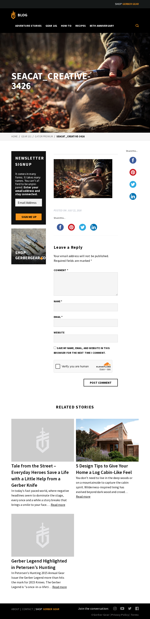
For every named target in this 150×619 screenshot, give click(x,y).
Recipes (80, 25)
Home (14, 136)
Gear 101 (51, 25)
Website (59, 332)
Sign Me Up (29, 217)
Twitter (130, 608)
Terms (135, 614)
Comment (61, 270)
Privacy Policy (120, 614)
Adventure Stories (28, 25)
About (15, 609)
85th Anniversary (102, 25)
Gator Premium (44, 136)
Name (58, 301)
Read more (58, 505)
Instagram (115, 608)
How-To (66, 25)
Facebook (137, 608)
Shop (127, 4)
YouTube (122, 608)
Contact (27, 609)
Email (58, 317)
